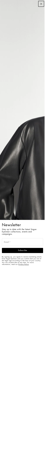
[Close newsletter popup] (41, 3)
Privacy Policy (23, 264)
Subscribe (22, 250)
